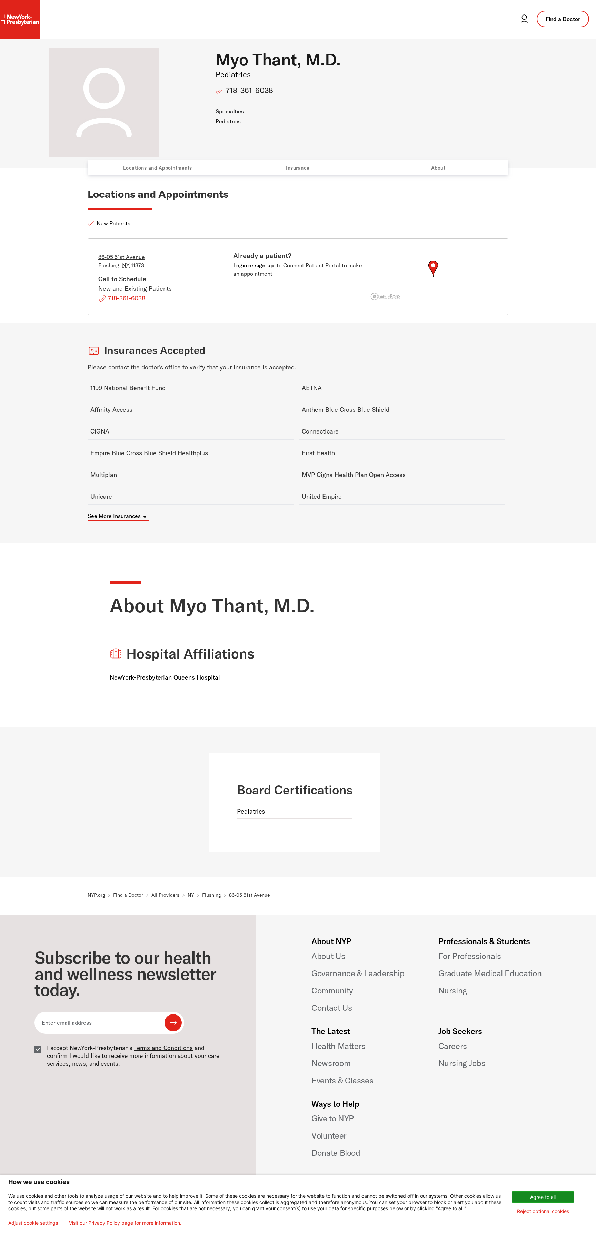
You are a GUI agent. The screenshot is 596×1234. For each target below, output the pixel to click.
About (438, 168)
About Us (328, 956)
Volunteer (329, 1135)
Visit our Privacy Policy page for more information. (125, 1223)
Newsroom (330, 1063)
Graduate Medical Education (490, 973)
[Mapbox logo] (385, 296)
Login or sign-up (253, 265)
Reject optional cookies (543, 1211)
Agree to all (543, 1197)
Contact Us (331, 1007)
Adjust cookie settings (33, 1223)
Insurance (298, 168)
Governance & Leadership (358, 973)
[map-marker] (433, 269)
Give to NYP (332, 1118)
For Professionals (469, 956)
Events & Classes (342, 1080)
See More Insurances (114, 515)
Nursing (452, 990)
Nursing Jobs (462, 1063)
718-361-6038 (249, 90)
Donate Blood (335, 1153)
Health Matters (338, 1046)
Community (332, 990)
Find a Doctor (563, 19)
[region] (433, 277)
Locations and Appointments (157, 168)
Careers (452, 1046)
